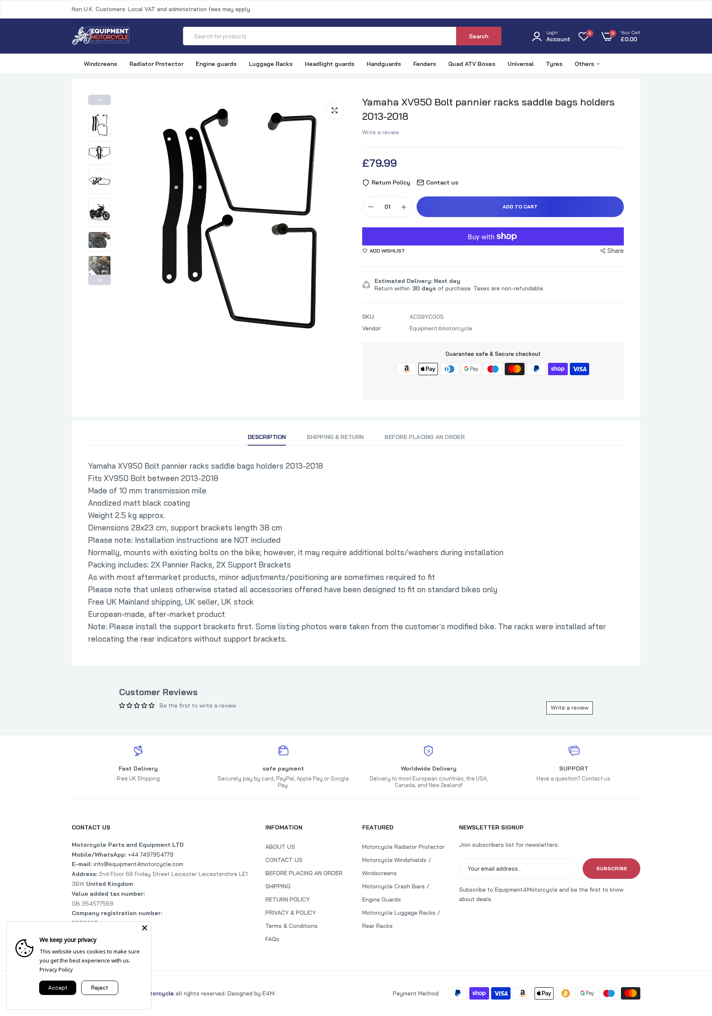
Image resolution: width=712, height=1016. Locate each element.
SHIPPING (277, 886)
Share (615, 251)
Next (99, 280)
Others (585, 64)
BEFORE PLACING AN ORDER (303, 873)
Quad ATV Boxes (471, 64)
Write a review (380, 132)
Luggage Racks (271, 64)
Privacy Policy (56, 969)
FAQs (272, 939)
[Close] (145, 928)
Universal (521, 64)
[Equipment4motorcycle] (101, 36)
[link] (689, 956)
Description (267, 437)
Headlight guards (329, 64)
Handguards (384, 64)
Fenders (424, 64)
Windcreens (100, 64)
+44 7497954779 (150, 854)
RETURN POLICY (287, 899)
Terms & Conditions (291, 926)
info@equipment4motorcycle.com (138, 864)
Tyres (554, 64)
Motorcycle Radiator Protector (403, 846)
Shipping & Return (335, 437)
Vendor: (372, 328)
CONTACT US (283, 860)
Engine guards (216, 64)
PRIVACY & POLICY (290, 912)
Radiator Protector (156, 64)
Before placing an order (424, 437)
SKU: (368, 316)
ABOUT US (280, 846)
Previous (99, 100)
